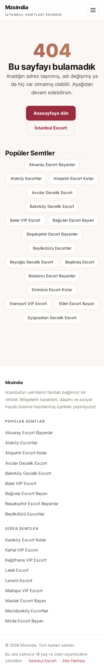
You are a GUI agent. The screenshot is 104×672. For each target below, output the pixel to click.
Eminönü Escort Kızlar (52, 289)
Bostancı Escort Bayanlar (52, 276)
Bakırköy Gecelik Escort (52, 206)
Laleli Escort (17, 570)
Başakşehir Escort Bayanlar (52, 234)
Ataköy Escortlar (26, 178)
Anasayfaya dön (51, 113)
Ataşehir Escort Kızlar (73, 178)
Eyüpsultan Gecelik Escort (52, 317)
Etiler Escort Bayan (76, 303)
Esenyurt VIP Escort (28, 303)
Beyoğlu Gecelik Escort (31, 262)
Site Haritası (73, 660)
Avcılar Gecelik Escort (52, 192)
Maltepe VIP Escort (23, 590)
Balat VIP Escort (25, 220)
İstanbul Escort (51, 128)
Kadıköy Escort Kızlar (25, 540)
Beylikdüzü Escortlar (52, 248)
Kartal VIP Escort (21, 550)
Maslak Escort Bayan (25, 600)
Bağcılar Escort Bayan (73, 220)
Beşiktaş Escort (79, 262)
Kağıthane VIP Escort (26, 560)
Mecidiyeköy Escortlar (26, 610)
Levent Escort (18, 580)
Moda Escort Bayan (24, 621)
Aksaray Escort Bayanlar (52, 164)
